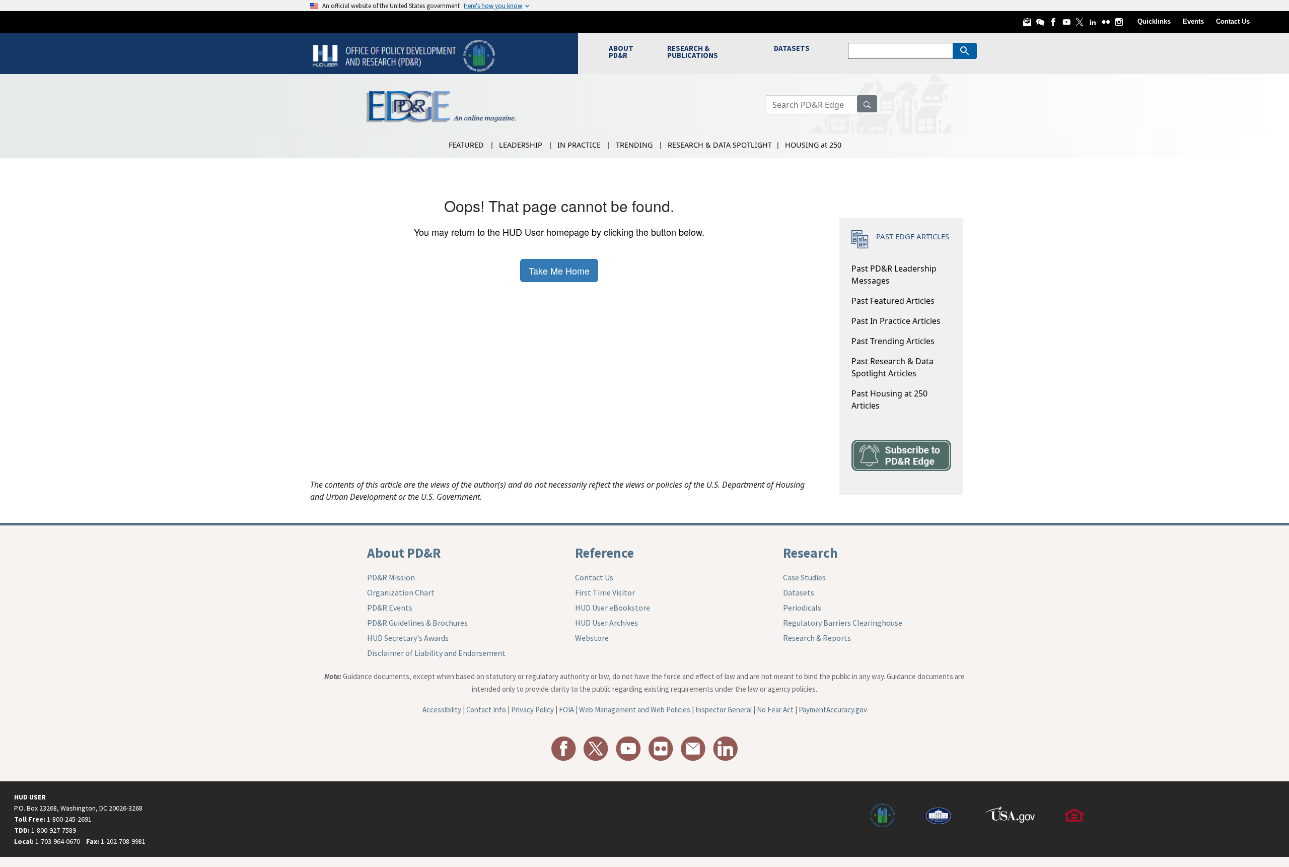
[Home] (405, 54)
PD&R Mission (391, 577)
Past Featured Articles (893, 300)
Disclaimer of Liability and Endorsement (436, 653)
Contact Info (486, 709)
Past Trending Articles (893, 341)
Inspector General (723, 709)
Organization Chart (401, 592)
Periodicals (802, 608)
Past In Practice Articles (896, 320)
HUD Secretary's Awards (408, 638)
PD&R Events (389, 608)
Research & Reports (817, 638)
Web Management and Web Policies (634, 709)
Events (1193, 21)
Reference (604, 552)
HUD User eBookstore (612, 608)
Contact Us (1233, 21)
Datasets (798, 592)
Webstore (592, 638)
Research (810, 552)
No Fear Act (775, 709)
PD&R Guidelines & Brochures (417, 623)
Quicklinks (1154, 21)
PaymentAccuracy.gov (833, 709)
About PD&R (404, 552)
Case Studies (804, 577)
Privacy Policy (532, 709)
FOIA (566, 709)
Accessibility (441, 709)
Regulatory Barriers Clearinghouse (842, 623)
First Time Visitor (605, 592)
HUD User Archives (606, 623)
